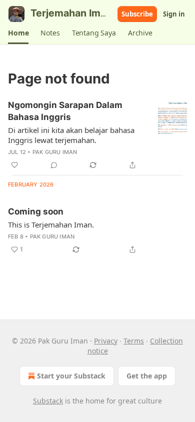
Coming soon (36, 211)
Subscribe (137, 14)
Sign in (174, 14)
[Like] (14, 165)
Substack (48, 401)
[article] (97, 135)
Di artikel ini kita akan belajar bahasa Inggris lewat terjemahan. (71, 135)
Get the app (146, 375)
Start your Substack (71, 375)
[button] (18, 33)
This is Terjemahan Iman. (51, 225)
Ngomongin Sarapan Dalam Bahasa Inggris (65, 111)
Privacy (106, 341)
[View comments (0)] (54, 165)
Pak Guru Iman (55, 152)
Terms (134, 341)
